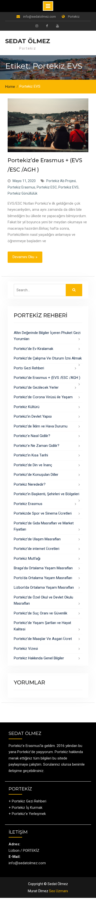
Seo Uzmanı (58, 891)
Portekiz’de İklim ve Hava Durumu (40, 426)
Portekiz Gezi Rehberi (29, 801)
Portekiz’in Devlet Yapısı (33, 416)
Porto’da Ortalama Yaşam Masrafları (43, 578)
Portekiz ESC (47, 187)
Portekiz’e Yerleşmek (29, 813)
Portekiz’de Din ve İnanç (33, 465)
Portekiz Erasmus (21, 187)
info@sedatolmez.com (39, 16)
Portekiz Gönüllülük (22, 193)
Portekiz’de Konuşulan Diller (36, 474)
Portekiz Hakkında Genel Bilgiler (39, 658)
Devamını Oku (23, 257)
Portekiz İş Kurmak (27, 807)
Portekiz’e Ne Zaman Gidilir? (36, 445)
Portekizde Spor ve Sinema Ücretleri (43, 513)
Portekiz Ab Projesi (61, 181)
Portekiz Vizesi (26, 648)
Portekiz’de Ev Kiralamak (33, 348)
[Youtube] (57, 25)
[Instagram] (36, 25)
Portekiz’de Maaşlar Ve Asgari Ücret (43, 639)
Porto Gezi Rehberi (29, 368)
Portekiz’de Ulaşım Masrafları (37, 539)
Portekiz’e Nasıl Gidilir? (32, 436)
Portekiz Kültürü (26, 407)
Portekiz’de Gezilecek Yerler (36, 387)
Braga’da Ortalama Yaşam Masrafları (43, 568)
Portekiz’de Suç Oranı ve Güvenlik (40, 613)
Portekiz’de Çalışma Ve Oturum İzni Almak (48, 358)
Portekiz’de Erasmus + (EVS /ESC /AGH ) (47, 377)
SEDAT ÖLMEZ (27, 41)
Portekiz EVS (68, 187)
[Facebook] (47, 25)
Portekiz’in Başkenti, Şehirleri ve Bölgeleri (46, 494)
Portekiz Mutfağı (27, 558)
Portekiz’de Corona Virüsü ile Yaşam (43, 397)
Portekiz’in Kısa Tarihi (31, 455)
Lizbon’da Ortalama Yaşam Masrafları (44, 587)
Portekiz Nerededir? (30, 484)
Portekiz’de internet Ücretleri (36, 548)
